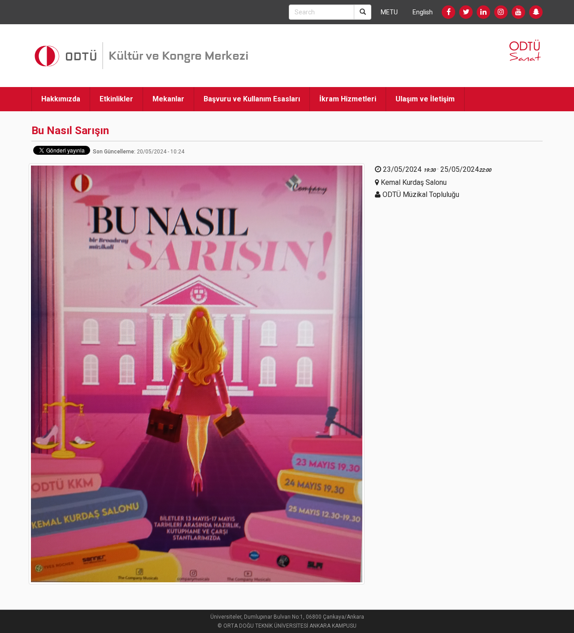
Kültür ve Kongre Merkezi (178, 55)
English (423, 12)
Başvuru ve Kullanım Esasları (252, 99)
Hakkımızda (60, 99)
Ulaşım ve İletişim (425, 99)
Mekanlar (168, 99)
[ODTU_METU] (536, 12)
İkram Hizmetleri (347, 99)
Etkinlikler (116, 99)
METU (389, 12)
